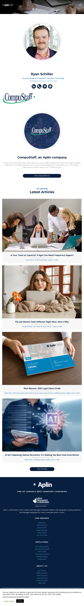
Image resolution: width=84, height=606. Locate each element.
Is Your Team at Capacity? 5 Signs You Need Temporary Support (42, 255)
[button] (34, 86)
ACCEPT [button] (20, 601)
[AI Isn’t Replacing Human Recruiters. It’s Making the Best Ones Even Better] (42, 425)
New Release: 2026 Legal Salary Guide (42, 388)
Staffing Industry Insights (62, 393)
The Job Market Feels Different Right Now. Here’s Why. (42, 321)
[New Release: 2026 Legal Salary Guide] (42, 358)
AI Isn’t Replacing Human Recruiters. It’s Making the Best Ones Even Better (42, 455)
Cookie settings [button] (9, 601)
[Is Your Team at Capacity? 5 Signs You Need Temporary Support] (42, 225)
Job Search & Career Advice (42, 326)
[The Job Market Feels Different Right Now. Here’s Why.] (42, 292)
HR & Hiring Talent (41, 260)
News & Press (48, 393)
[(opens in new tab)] (18, 98)
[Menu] (79, 5)
